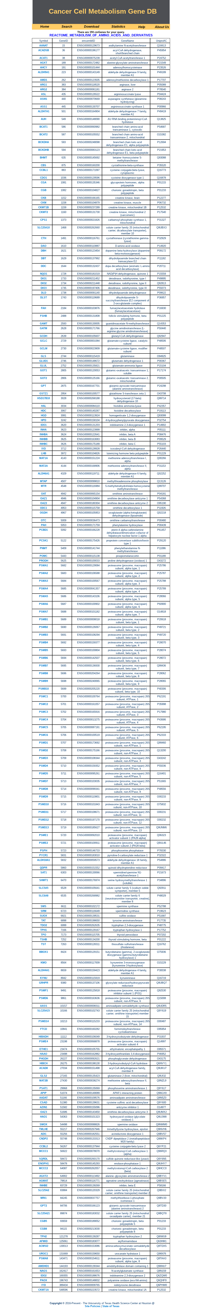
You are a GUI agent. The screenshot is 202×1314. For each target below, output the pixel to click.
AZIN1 (43, 1107)
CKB (43, 197)
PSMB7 (43, 665)
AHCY (43, 67)
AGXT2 (43, 1175)
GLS (43, 356)
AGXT (43, 62)
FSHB (43, 315)
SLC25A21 (43, 1213)
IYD (43, 1285)
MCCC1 (43, 1151)
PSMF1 (43, 990)
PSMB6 (43, 657)
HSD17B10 (43, 398)
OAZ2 (43, 503)
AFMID (43, 1241)
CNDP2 (43, 1138)
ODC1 (43, 507)
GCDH (43, 336)
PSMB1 (43, 619)
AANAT (43, 45)
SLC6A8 (43, 895)
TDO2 (43, 925)
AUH (43, 119)
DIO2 (44, 283)
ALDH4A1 (43, 970)
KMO (44, 962)
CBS (43, 165)
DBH (43, 250)
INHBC (44, 443)
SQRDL (43, 1158)
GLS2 (43, 1075)
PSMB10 (43, 688)
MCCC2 (43, 1168)
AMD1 (43, 79)
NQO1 (43, 273)
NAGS (43, 1270)
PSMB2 (43, 627)
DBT (43, 258)
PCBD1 (43, 529)
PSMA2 (43, 573)
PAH (43, 525)
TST (43, 944)
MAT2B (43, 1080)
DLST (43, 297)
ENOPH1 (43, 1163)
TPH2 (43, 1236)
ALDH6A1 (43, 473)
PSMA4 (43, 588)
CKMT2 (43, 212)
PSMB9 (43, 681)
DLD (43, 292)
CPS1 (43, 219)
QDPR (43, 867)
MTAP (43, 481)
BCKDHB (43, 149)
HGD (43, 415)
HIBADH (43, 1036)
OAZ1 (43, 498)
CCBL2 (43, 1146)
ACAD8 (43, 1068)
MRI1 (43, 1197)
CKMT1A (43, 1289)
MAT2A (43, 465)
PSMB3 (43, 634)
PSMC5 (43, 727)
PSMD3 (43, 758)
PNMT (43, 548)
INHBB (44, 439)
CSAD (43, 1102)
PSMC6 (43, 734)
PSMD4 (43, 765)
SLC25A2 (43, 1190)
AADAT (43, 1097)
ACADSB (43, 50)
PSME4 (43, 1041)
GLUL (43, 365)
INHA (43, 429)
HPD (43, 420)
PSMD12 (43, 819)
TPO (43, 934)
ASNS (43, 98)
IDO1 (44, 424)
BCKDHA (43, 142)
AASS (43, 1005)
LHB (43, 453)
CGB (43, 190)
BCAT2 (43, 134)
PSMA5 (43, 596)
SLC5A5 (43, 887)
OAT (43, 493)
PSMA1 (43, 565)
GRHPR (43, 982)
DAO (43, 245)
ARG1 (43, 84)
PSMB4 (43, 642)
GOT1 (43, 370)
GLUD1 (43, 360)
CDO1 (43, 177)
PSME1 (43, 835)
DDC (43, 266)
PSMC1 (43, 696)
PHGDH (43, 1058)
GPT (43, 385)
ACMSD (43, 1245)
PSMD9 (43, 796)
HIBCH (44, 1063)
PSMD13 (43, 827)
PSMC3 (43, 711)
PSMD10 (43, 804)
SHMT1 (43, 880)
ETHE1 (43, 1049)
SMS (43, 906)
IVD (43, 448)
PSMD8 (43, 788)
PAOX (43, 1280)
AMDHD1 (43, 1266)
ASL (43, 94)
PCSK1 (43, 540)
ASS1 (43, 106)
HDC (43, 410)
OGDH (43, 512)
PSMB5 (43, 650)
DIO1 (44, 278)
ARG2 (43, 89)
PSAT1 (43, 1088)
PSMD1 (43, 742)
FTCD (43, 1028)
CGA (43, 182)
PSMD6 (43, 998)
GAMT (43, 323)
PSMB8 (43, 673)
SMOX (43, 1124)
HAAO (43, 1053)
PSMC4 (43, 719)
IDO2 (44, 1275)
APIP (43, 1093)
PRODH (43, 560)
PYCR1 (43, 855)
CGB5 (43, 1221)
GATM (43, 328)
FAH (43, 308)
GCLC (43, 340)
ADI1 (43, 1133)
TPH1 (43, 929)
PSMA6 (43, 603)
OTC (43, 520)
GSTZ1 (43, 393)
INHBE (44, 1185)
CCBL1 (43, 170)
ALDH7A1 (43, 111)
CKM (43, 202)
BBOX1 (43, 951)
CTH (43, 238)
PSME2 (43, 842)
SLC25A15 (43, 1010)
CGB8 (43, 1228)
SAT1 (43, 872)
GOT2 (43, 378)
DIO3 (44, 288)
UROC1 (43, 1253)
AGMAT (43, 1180)
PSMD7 (43, 781)
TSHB (43, 939)
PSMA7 (43, 611)
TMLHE (43, 1129)
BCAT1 (43, 126)
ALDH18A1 (43, 860)
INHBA (44, 434)
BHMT (43, 157)
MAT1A (43, 458)
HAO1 (43, 1116)
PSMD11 (43, 812)
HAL (43, 405)
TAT (43, 920)
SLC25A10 (43, 227)
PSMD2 (43, 750)
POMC (43, 555)
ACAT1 (43, 58)
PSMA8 (43, 1258)
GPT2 (43, 1205)
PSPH (43, 850)
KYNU (43, 978)
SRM (43, 911)
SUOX (43, 915)
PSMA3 (43, 580)
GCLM (43, 348)
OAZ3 (43, 1111)
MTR (43, 486)
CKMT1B (43, 207)
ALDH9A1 (43, 72)
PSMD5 (43, 773)
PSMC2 (43, 704)
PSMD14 (43, 1021)
